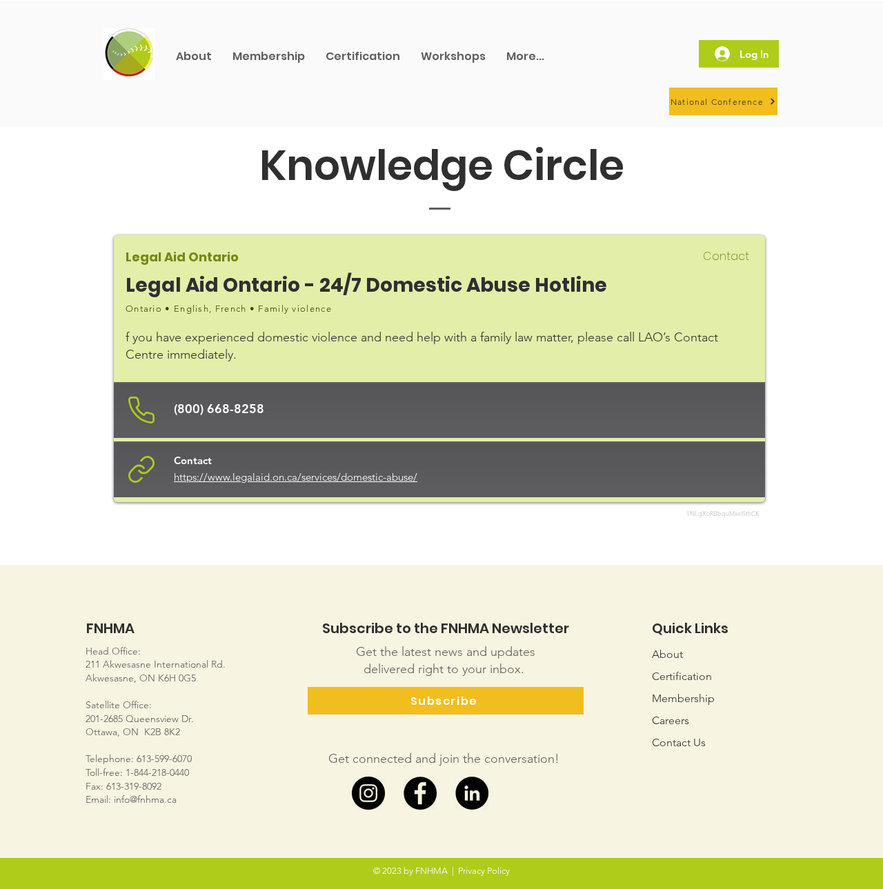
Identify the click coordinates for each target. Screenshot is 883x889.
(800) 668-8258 (219, 409)
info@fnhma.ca (145, 799)
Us (679, 742)
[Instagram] (368, 793)
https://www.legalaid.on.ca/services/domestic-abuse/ (295, 476)
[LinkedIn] (471, 793)
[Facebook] (420, 793)
